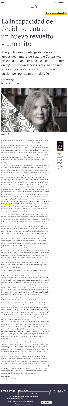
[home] (34, 6)
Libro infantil (56, 13)
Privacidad (34, 393)
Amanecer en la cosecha (9, 378)
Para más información (22, 403)
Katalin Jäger (9, 79)
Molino (59, 165)
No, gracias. (46, 402)
